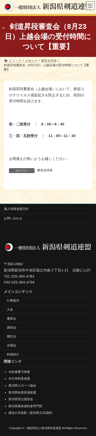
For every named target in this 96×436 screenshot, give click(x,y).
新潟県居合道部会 (20, 399)
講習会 (11, 327)
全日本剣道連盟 (19, 378)
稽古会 (11, 336)
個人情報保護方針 (16, 209)
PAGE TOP (88, 417)
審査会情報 (44, 170)
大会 (10, 309)
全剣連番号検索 (19, 371)
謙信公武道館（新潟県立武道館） (31, 413)
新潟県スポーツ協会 (22, 385)
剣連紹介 (13, 354)
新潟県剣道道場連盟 (22, 392)
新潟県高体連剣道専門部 (25, 406)
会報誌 (11, 345)
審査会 (11, 318)
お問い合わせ (13, 218)
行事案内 (13, 300)
